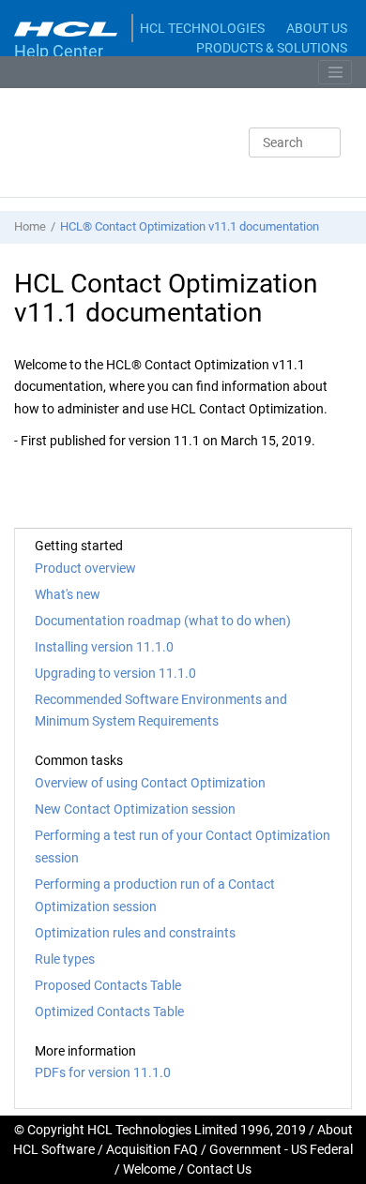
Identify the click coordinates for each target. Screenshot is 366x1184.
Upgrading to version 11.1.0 (115, 673)
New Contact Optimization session (135, 809)
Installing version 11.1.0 (104, 646)
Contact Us (219, 1169)
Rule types (65, 959)
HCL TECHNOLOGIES (202, 28)
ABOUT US (316, 28)
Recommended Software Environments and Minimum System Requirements (161, 710)
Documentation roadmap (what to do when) (163, 620)
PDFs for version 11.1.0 (103, 1072)
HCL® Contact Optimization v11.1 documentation (189, 226)
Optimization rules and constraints (135, 932)
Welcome (149, 1169)
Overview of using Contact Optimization (150, 782)
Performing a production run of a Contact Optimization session (155, 895)
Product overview (85, 568)
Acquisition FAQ (152, 1149)
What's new (67, 594)
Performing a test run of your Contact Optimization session (182, 846)
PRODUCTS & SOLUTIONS (271, 47)
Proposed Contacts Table (108, 985)
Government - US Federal (281, 1149)
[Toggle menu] (335, 72)
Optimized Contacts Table (109, 1011)
